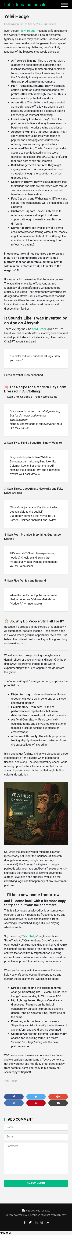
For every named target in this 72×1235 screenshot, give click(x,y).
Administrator (15, 24)
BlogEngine (34, 1215)
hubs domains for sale (25, 4)
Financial (51, 24)
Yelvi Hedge (28, 30)
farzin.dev (60, 1215)
